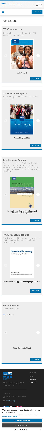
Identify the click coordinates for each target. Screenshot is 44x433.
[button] (38, 55)
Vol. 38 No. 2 (22, 73)
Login (40, 5)
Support (33, 379)
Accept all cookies (22, 420)
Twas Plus (33, 382)
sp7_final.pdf (22, 331)
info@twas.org (10, 401)
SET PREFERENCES (21, 430)
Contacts (33, 373)
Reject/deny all (22, 425)
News (32, 376)
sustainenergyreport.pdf (22, 265)
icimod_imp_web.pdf (22, 195)
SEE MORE (35, 79)
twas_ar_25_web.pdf (22, 121)
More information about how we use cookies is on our (20, 415)
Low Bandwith (37, 12)
